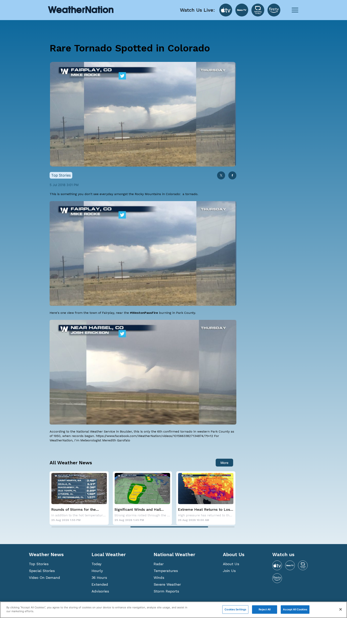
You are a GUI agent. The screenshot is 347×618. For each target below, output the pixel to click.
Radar (159, 564)
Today (96, 564)
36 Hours (99, 577)
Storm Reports (166, 591)
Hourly (97, 571)
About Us (231, 564)
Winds (159, 577)
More (224, 463)
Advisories (100, 591)
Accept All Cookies (295, 609)
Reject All (264, 609)
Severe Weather (167, 584)
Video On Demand (44, 577)
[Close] (340, 609)
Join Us (229, 571)
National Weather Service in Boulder (104, 431)
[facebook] (232, 175)
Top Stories (39, 564)
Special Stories (42, 571)
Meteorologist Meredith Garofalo (105, 440)
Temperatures (166, 571)
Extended (100, 584)
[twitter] (221, 175)
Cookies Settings (235, 609)
